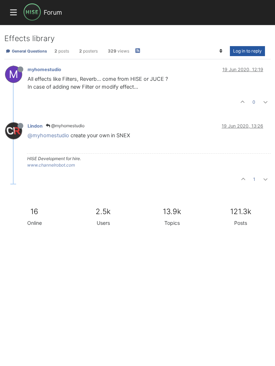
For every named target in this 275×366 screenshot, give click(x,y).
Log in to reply (247, 51)
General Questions (29, 51)
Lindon (35, 126)
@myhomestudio (67, 125)
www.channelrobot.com (51, 165)
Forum (53, 12)
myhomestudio (44, 69)
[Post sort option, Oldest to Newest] (221, 51)
